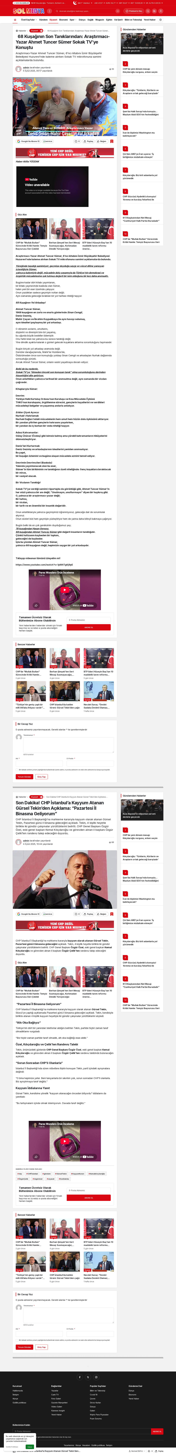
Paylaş (160, 1451)
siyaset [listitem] (50, 1179)
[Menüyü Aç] (49, 11)
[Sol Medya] (29, 11)
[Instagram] (96, 1377)
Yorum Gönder (24, 777)
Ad (18, 758)
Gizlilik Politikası (12, 1447)
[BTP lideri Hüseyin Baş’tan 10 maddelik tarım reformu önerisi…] (98, 234)
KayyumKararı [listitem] (77, 1174)
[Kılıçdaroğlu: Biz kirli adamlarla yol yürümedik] (142, 171)
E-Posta (71, 758)
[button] (154, 11)
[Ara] (147, 11)
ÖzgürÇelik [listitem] (23, 1179)
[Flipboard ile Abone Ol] (48, 141)
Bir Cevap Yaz (25, 724)
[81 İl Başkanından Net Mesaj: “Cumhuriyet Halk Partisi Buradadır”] (142, 213)
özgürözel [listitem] (37, 1179)
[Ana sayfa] (15, 19)
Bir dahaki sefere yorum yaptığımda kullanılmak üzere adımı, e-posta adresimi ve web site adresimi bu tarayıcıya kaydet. (64, 770)
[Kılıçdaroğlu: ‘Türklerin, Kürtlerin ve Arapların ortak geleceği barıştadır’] (142, 86)
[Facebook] (80, 1377)
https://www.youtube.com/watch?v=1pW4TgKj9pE (44, 564)
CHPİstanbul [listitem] (32, 1174)
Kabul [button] (30, 1447)
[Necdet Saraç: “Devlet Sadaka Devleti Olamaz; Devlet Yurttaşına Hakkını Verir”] (99, 696)
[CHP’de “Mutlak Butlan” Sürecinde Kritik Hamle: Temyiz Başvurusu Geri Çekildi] (31, 234)
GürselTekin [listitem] (60, 1174)
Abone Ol (89, 627)
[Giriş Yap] (160, 11)
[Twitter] (88, 1377)
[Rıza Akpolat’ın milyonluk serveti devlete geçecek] (142, 43)
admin (26, 67)
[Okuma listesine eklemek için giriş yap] (112, 141)
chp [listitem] (20, 1174)
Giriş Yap (41, 777)
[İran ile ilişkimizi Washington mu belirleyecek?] (142, 128)
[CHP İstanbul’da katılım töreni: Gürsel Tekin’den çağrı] (65, 696)
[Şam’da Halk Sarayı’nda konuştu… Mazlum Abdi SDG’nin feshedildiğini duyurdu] (142, 107)
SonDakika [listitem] (64, 1179)
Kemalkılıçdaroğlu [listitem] (97, 1174)
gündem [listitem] (47, 1174)
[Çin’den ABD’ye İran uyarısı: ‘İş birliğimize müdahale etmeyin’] (142, 150)
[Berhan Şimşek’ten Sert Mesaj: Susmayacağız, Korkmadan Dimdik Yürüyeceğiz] (65, 234)
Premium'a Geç (135, 11)
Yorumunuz (29, 735)
